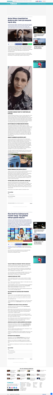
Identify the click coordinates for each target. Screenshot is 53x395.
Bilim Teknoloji (35, 382)
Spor (34, 384)
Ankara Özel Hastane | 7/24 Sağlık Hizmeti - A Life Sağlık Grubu (23, 389)
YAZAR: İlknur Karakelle (17, 42)
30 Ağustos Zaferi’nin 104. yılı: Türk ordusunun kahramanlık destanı (38, 47)
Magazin (41, 383)
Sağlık (40, 384)
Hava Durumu (23, 383)
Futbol (11, 212)
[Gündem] (39, 41)
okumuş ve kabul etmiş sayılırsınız (16, 358)
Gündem (12, 16)
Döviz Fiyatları (29, 383)
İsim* (8, 193)
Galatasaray (10, 246)
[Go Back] (51, 394)
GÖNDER (31, 203)
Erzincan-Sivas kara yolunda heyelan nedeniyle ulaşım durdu (39, 35)
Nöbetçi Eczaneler (23, 382)
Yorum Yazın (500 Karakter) (11, 196)
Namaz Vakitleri (23, 384)
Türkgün (9, 16)
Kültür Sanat (35, 383)
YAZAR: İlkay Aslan (18, 242)
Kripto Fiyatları (29, 384)
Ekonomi (28, 382)
